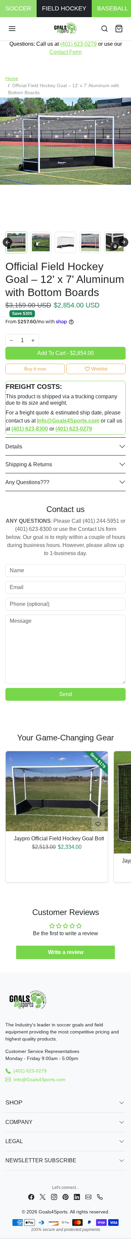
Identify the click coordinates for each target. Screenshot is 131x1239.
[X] (42, 1197)
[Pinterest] (65, 1197)
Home (11, 78)
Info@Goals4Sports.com (39, 1079)
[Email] (88, 1197)
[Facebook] (31, 1197)
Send (65, 694)
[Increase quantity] (33, 340)
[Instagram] (54, 1197)
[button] (19, 28)
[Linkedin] (77, 1197)
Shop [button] (14, 1102)
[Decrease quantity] (11, 340)
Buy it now (35, 368)
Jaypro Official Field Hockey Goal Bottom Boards (57, 838)
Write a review (65, 952)
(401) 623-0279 (78, 44)
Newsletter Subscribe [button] (40, 1160)
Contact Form (65, 52)
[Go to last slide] (7, 242)
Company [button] (19, 1122)
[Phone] (99, 1197)
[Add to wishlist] (98, 824)
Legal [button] (14, 1141)
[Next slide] (123, 242)
